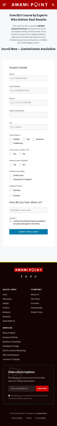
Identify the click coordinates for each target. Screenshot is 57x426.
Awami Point (42, 413)
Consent (12, 218)
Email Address (15, 86)
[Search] (52, 5)
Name (12, 74)
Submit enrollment (28, 232)
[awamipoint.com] (29, 4)
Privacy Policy (17, 398)
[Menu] (4, 5)
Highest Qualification (16, 111)
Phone (12, 99)
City (10, 123)
